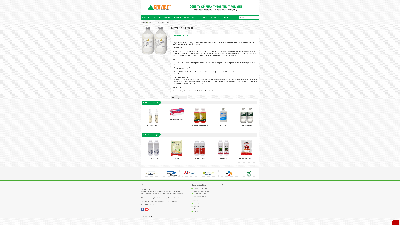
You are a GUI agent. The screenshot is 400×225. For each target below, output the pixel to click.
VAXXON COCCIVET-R (200, 126)
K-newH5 (223, 126)
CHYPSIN (223, 158)
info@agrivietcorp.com (147, 204)
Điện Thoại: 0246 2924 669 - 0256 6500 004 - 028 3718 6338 (159, 201)
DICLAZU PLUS (200, 158)
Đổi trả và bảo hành (200, 193)
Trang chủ (144, 22)
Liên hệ (196, 211)
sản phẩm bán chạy (150, 135)
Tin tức (196, 209)
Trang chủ (197, 204)
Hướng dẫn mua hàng (200, 188)
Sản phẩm (197, 206)
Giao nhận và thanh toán (201, 191)
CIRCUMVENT (247, 126)
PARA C (176, 158)
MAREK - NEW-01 (153, 126)
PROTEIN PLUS (153, 158)
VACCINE (151, 22)
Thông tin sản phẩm (181, 36)
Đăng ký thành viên (200, 196)
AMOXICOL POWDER (246, 158)
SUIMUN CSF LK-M (176, 119)
